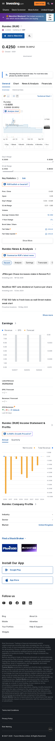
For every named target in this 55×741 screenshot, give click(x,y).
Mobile (5, 621)
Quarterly (15, 440)
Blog (4, 616)
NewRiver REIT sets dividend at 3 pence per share (27, 287)
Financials (47, 83)
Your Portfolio (8, 627)
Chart (16, 83)
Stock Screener (19, 10)
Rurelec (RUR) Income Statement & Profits (23, 425)
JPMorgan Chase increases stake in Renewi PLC (26, 274)
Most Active (33, 10)
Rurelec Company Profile (17, 504)
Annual (5, 440)
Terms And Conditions (10, 710)
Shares (6, 10)
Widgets (5, 632)
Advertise (34, 621)
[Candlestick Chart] (4, 96)
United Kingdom (46, 525)
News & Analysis (30, 83)
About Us (33, 616)
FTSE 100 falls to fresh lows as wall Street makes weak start (26, 301)
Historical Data (17, 90)
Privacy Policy (7, 718)
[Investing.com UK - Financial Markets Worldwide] (15, 3)
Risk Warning (7, 727)
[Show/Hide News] (17, 96)
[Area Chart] (8, 96)
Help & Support (36, 627)
